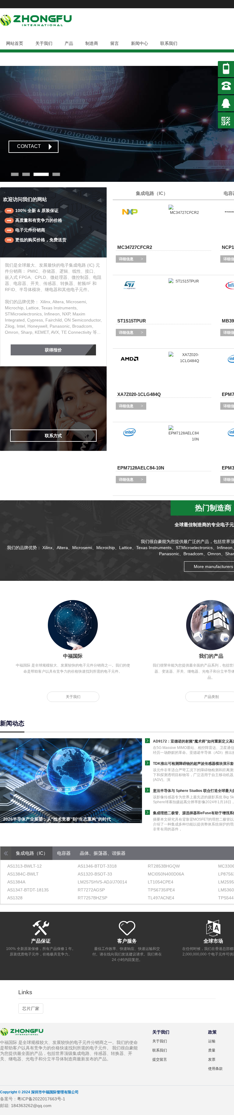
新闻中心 (139, 43)
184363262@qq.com (31, 1105)
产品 (69, 43)
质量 (211, 1050)
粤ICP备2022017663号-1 (41, 1098)
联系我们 (168, 43)
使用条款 (215, 1068)
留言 (114, 43)
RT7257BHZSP (92, 897)
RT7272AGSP (91, 889)
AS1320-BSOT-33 (95, 874)
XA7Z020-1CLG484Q (139, 394)
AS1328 (15, 897)
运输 (211, 1041)
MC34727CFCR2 (134, 247)
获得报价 (53, 349)
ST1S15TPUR (131, 320)
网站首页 (14, 43)
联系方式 (53, 435)
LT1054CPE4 (160, 881)
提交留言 (159, 1059)
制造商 (91, 43)
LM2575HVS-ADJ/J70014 (102, 881)
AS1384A (16, 881)
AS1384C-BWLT (23, 874)
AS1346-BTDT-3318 (97, 866)
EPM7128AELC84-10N (140, 467)
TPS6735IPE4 (161, 889)
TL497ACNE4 (161, 897)
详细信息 (126, 259)
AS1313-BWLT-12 (24, 866)
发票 (211, 1059)
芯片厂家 (30, 1008)
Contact (29, 146)
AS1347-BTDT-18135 (28, 889)
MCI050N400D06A (166, 874)
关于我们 (43, 43)
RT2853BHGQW (164, 866)
